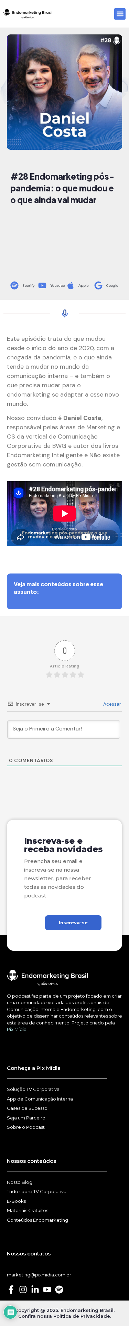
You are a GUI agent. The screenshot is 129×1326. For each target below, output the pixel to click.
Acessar (111, 704)
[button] (120, 14)
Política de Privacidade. (82, 1316)
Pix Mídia (16, 1029)
